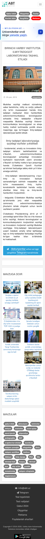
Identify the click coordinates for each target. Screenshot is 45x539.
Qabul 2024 (22, 505)
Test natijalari (22, 501)
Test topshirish (22, 496)
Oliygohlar (23, 510)
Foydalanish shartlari (22, 519)
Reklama (22, 514)
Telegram (24, 492)
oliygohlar (36, 97)
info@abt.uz (24, 488)
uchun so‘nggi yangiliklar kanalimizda (23, 250)
